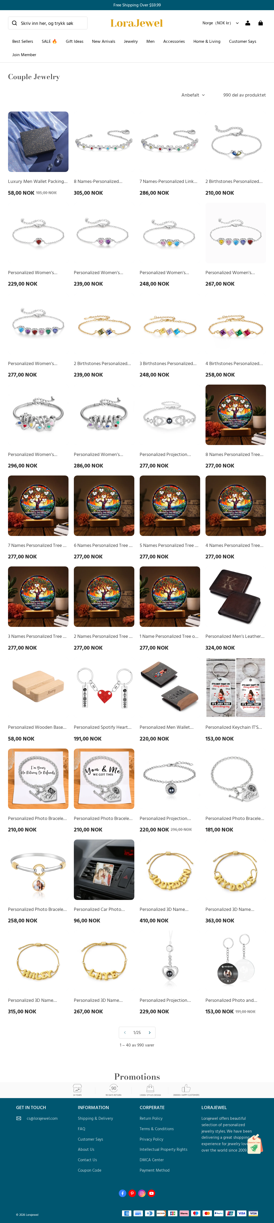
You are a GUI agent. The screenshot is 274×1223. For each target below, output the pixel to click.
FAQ (81, 1129)
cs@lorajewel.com (42, 1118)
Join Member (24, 54)
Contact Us (87, 1160)
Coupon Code (89, 1170)
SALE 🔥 (49, 41)
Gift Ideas (74, 41)
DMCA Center (152, 1160)
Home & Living (206, 41)
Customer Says (242, 41)
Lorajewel (32, 1214)
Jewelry (131, 41)
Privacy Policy (151, 1139)
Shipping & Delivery (95, 1118)
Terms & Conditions (157, 1129)
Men (150, 41)
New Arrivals (103, 41)
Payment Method (155, 1170)
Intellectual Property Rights (163, 1149)
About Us (86, 1149)
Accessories (174, 41)
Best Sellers (22, 41)
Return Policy (151, 1118)
